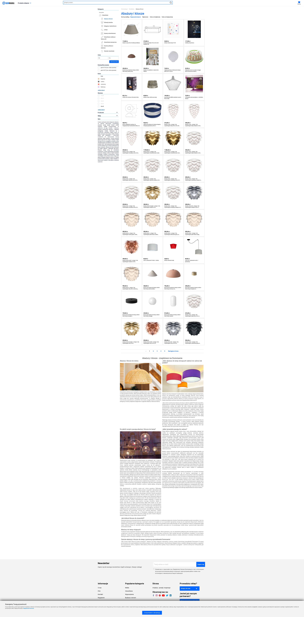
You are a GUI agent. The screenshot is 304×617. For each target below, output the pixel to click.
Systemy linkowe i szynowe (107, 47)
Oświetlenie (105, 15)
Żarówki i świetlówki (109, 51)
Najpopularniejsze (135, 17)
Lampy (106, 29)
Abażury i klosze (108, 18)
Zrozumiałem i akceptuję (152, 613)
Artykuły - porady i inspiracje (161, 588)
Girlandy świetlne (108, 22)
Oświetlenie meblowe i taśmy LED (108, 38)
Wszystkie (101, 12)
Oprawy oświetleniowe (110, 33)
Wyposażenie (129, 594)
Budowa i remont (130, 598)
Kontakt (100, 594)
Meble (127, 588)
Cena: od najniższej (155, 17)
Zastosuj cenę (114, 61)
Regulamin (101, 598)
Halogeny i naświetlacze (110, 26)
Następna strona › (173, 351)
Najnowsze (145, 17)
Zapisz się (200, 564)
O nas (99, 588)
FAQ (99, 591)
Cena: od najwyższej (167, 17)
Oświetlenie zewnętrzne (110, 42)
